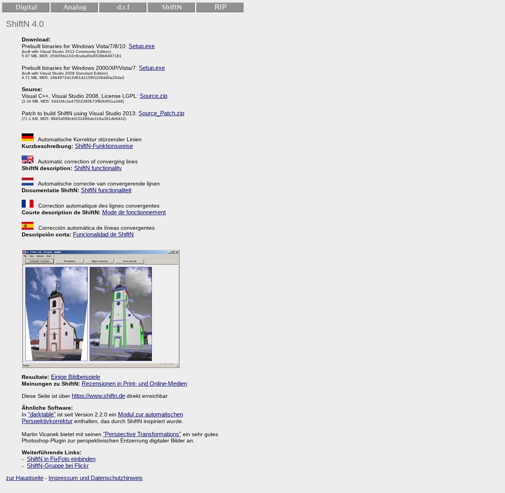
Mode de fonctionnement (134, 212)
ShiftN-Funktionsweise (104, 145)
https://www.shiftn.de (98, 395)
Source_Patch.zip (161, 113)
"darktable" (42, 414)
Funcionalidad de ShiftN (103, 234)
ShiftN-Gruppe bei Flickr (58, 465)
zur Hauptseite (24, 477)
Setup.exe (142, 46)
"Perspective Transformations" (142, 434)
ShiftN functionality (98, 168)
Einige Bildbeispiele (75, 376)
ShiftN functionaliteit (106, 190)
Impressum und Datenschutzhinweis (96, 477)
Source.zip (153, 95)
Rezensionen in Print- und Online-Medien (134, 383)
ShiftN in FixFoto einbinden (61, 459)
